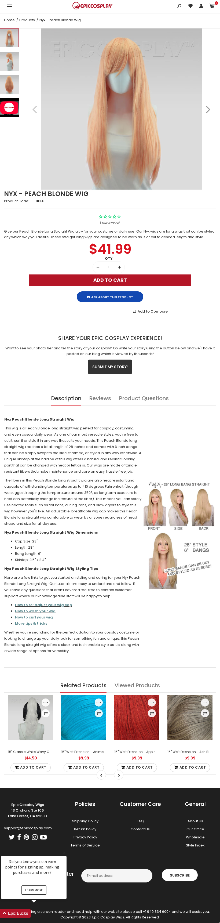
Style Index (195, 845)
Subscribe (180, 875)
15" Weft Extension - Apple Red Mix (141, 752)
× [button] (64, 852)
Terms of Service (85, 845)
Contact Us (140, 829)
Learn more (34, 890)
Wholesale (195, 837)
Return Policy (85, 829)
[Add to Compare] (46, 713)
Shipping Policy (85, 821)
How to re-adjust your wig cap (43, 604)
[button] (40, 913)
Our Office (195, 829)
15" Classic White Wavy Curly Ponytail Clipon (44, 752)
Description (66, 398)
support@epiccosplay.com (28, 828)
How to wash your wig (35, 611)
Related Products (83, 685)
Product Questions (144, 398)
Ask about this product (112, 297)
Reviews (100, 398)
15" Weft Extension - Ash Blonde (192, 752)
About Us (195, 821)
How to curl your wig (34, 617)
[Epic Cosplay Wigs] (92, 6)
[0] (212, 6)
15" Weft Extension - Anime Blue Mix (89, 752)
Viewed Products (137, 685)
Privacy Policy (85, 837)
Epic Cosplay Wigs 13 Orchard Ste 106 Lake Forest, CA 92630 (27, 810)
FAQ (140, 821)
